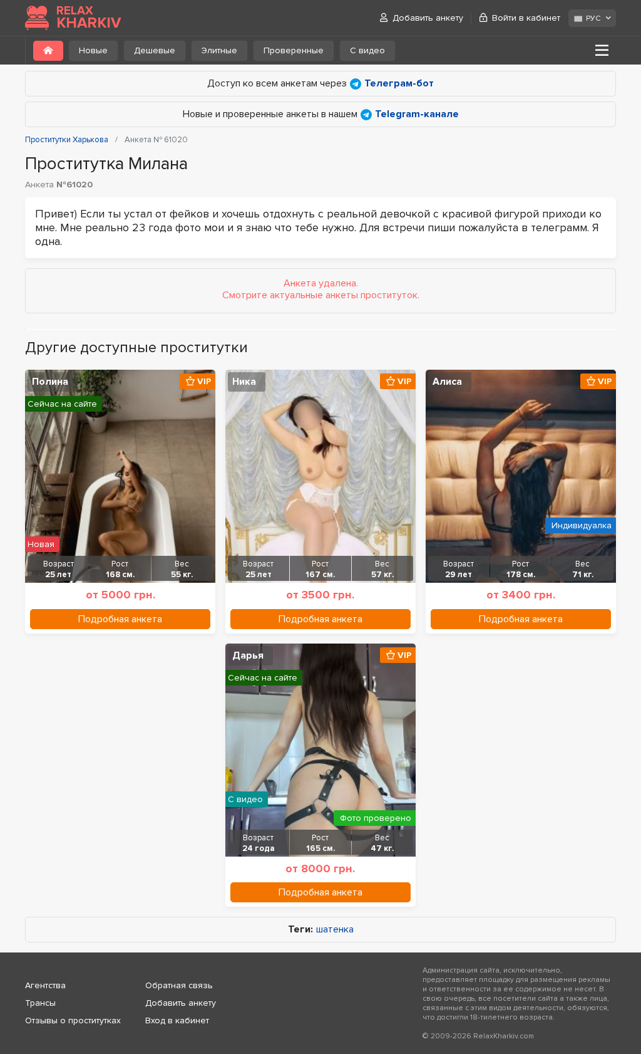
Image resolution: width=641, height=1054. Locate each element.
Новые (93, 50)
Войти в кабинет (526, 18)
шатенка (335, 930)
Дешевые (154, 50)
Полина (50, 381)
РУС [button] (593, 18)
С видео (367, 50)
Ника (244, 381)
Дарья (248, 655)
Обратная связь (179, 985)
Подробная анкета (120, 619)
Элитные (219, 50)
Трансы (40, 1003)
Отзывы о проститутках (73, 1020)
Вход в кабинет (177, 1020)
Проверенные (294, 50)
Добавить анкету (427, 18)
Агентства (45, 985)
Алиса (447, 381)
